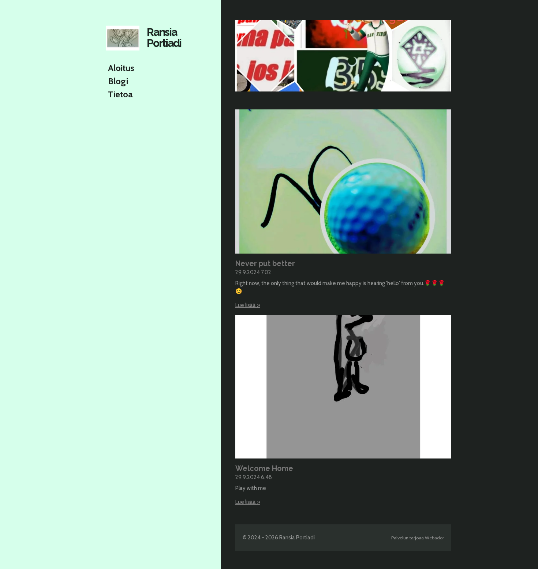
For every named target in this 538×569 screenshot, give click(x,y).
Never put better (265, 263)
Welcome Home (264, 468)
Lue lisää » (247, 305)
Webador (434, 537)
